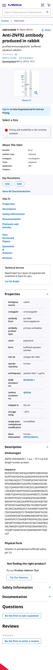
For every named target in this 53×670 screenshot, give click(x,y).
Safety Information (13, 214)
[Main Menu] (4, 5)
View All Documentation (16, 191)
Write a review (9, 57)
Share (48, 29)
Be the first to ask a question (22, 615)
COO (19, 184)
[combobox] (26, 12)
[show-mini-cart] (49, 5)
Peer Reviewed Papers (8, 238)
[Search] (47, 12)
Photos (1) (26, 100)
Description (9, 209)
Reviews (7, 258)
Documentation (11, 219)
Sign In (5, 109)
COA (7, 184)
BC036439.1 (29, 379)
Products (5, 21)
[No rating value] (8, 54)
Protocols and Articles (10, 225)
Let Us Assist (12, 281)
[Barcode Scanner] (42, 5)
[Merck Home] (15, 5)
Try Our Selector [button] (19, 577)
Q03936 (27, 392)
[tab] (7, 20)
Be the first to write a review (23, 641)
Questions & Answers (8, 249)
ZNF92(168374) (30, 437)
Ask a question (26, 57)
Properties (8, 204)
